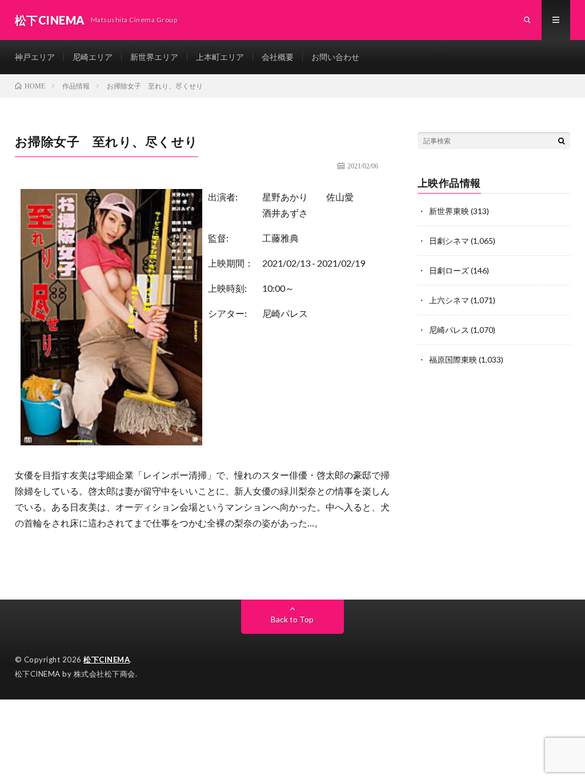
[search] (561, 140)
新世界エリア (154, 57)
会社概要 (278, 57)
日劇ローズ (449, 270)
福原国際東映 (453, 359)
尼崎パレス (285, 313)
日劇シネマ (449, 241)
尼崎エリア (93, 57)
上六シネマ (449, 300)
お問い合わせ (335, 57)
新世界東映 (449, 211)
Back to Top (292, 619)
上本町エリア (220, 57)
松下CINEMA (106, 659)
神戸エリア (35, 57)
